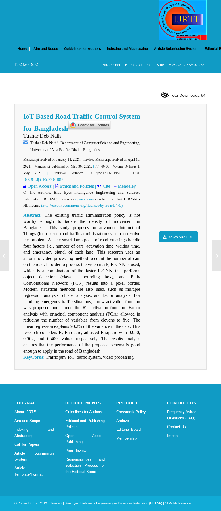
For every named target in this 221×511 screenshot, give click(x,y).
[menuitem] (22, 48)
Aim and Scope (27, 421)
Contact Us (176, 427)
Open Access (40, 186)
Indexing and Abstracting (34, 432)
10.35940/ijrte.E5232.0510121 (44, 180)
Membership (126, 438)
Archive (122, 421)
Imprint (173, 436)
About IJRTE (25, 412)
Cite (107, 186)
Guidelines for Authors (83, 412)
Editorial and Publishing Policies (85, 424)
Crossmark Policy (131, 412)
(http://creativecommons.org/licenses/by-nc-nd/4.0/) (82, 205)
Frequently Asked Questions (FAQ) (181, 415)
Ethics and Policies (76, 186)
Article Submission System (34, 456)
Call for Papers (26, 444)
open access (84, 199)
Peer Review (75, 451)
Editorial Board (128, 429)
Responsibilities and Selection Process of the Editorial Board (85, 465)
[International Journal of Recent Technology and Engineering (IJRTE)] (183, 20)
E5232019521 (27, 64)
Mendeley (126, 186)
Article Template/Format (28, 471)
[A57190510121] (4, 255)
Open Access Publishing (85, 439)
